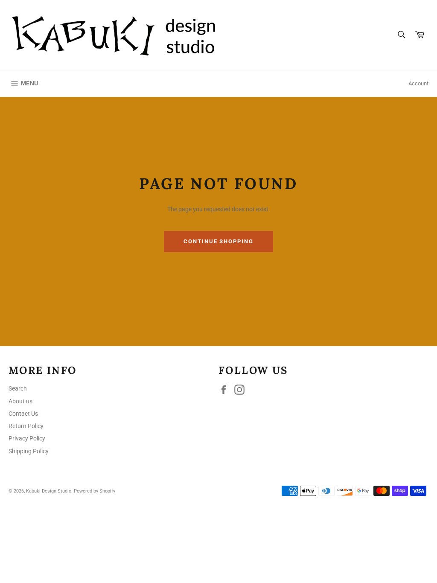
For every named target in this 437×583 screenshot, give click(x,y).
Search (18, 388)
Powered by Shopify (94, 491)
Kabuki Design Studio (48, 491)
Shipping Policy (29, 451)
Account (418, 83)
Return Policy (26, 426)
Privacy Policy (27, 438)
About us (20, 401)
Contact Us (23, 413)
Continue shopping (218, 241)
